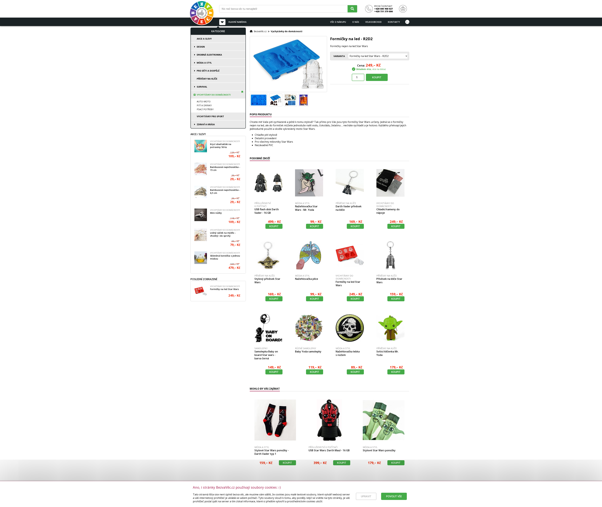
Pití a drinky (204, 105)
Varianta (339, 56)
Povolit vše (394, 496)
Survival (202, 86)
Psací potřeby (205, 109)
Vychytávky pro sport (210, 116)
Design (201, 46)
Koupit (376, 77)
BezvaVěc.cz (260, 31)
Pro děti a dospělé (208, 70)
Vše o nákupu (338, 21)
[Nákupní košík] (403, 9)
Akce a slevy (204, 38)
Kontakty (394, 21)
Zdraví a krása (206, 124)
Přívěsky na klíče (207, 78)
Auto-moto (204, 101)
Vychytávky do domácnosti (214, 94)
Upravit (366, 496)
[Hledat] (352, 8)
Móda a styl (204, 62)
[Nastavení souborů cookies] (407, 21)
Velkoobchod (373, 21)
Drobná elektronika (209, 54)
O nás (355, 21)
